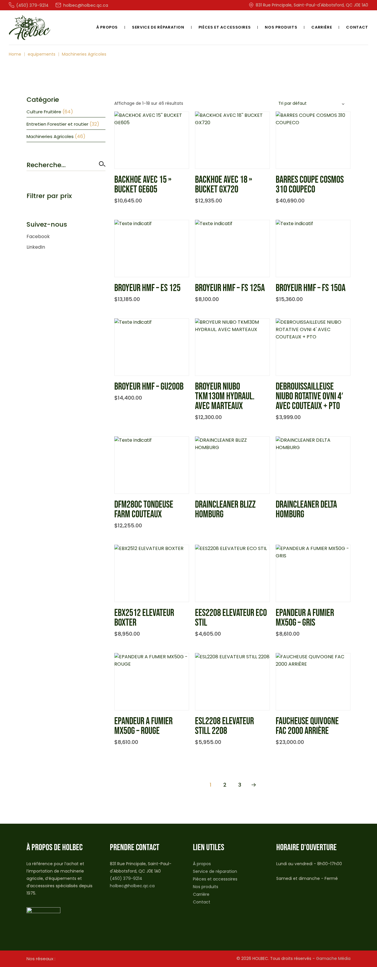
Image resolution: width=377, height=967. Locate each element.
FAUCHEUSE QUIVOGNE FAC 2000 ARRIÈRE (307, 726)
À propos (202, 864)
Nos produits (205, 887)
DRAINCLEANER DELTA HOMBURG (306, 509)
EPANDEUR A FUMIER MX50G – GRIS (305, 618)
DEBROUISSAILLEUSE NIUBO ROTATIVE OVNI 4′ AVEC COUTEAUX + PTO (309, 396)
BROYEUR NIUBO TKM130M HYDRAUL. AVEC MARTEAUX (224, 396)
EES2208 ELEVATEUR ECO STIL (231, 618)
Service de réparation (215, 871)
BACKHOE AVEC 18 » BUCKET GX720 (223, 184)
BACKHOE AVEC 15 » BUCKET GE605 (142, 184)
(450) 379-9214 (126, 878)
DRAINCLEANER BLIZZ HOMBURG (225, 509)
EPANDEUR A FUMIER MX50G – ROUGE (143, 726)
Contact (201, 902)
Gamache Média (333, 958)
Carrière (201, 894)
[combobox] (312, 103)
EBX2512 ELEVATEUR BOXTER (144, 618)
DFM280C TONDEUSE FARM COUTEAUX (143, 509)
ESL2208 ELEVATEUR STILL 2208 (224, 726)
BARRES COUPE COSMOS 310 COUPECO (310, 184)
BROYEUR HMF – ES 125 (147, 288)
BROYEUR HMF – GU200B (148, 387)
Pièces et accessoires (215, 879)
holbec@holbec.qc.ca (132, 886)
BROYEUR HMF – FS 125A (230, 288)
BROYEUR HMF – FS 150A (310, 288)
